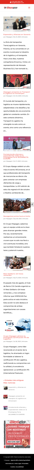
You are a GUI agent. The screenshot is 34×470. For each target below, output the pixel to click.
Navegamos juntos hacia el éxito (16, 216)
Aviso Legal (18, 463)
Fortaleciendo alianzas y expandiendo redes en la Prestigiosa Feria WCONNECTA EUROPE (15, 156)
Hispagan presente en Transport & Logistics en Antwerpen (16, 92)
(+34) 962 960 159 (17, 1)
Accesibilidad (20, 467)
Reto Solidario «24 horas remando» (13, 274)
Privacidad (25, 463)
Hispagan (9, 37)
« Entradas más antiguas (13, 380)
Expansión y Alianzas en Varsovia (16, 34)
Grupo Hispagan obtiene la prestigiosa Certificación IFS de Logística (16, 337)
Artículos (24, 37)
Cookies (12, 467)
